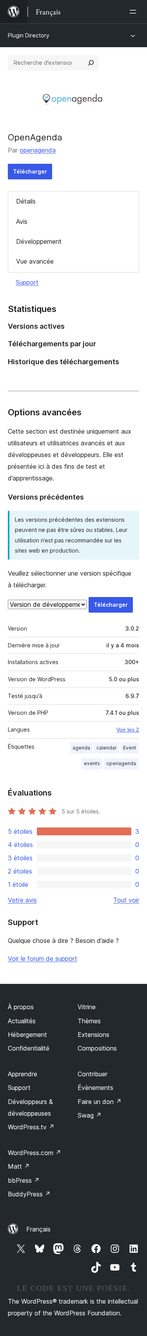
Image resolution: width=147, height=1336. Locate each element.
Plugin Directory (28, 35)
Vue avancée (35, 261)
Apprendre (22, 1074)
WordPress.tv (31, 1127)
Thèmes (89, 1021)
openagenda (38, 150)
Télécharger (30, 171)
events (92, 763)
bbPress (24, 1180)
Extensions (93, 1034)
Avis (21, 221)
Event (129, 748)
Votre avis (22, 900)
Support (27, 282)
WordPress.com (34, 1153)
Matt (19, 1166)
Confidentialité (28, 1048)
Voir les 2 (127, 729)
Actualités (22, 1021)
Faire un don (100, 1102)
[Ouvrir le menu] (134, 11)
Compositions (97, 1048)
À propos (21, 1007)
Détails (26, 201)
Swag (90, 1115)
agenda (81, 748)
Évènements (95, 1087)
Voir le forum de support (42, 958)
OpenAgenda (35, 137)
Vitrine (87, 1007)
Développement (39, 241)
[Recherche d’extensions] (91, 63)
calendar (106, 748)
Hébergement (27, 1034)
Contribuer (92, 1074)
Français (38, 1229)
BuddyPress (29, 1194)
